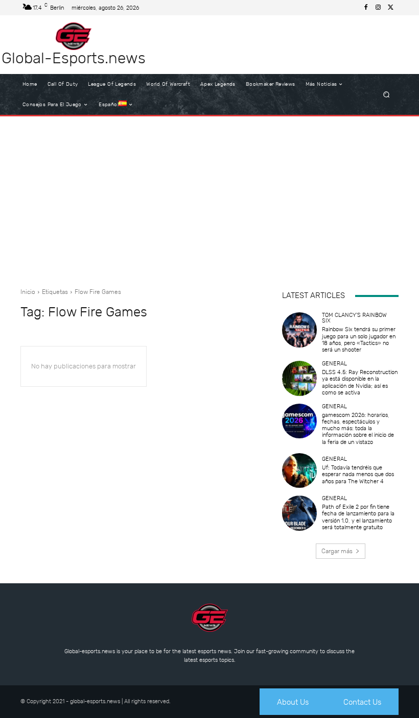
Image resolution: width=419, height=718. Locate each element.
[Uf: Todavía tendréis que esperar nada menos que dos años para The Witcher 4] (299, 470)
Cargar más (337, 551)
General (334, 363)
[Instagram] (378, 8)
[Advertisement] (209, 198)
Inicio (27, 291)
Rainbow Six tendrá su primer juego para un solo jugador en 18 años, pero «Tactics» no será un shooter (358, 339)
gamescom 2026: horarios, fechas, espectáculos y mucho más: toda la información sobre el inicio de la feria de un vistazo (358, 428)
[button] (387, 95)
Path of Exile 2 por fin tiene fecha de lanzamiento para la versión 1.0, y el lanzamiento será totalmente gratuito (358, 517)
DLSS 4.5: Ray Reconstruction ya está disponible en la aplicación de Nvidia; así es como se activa (360, 382)
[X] (390, 8)
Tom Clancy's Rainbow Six (354, 318)
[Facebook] (366, 8)
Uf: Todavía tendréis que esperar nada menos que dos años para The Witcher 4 (358, 474)
